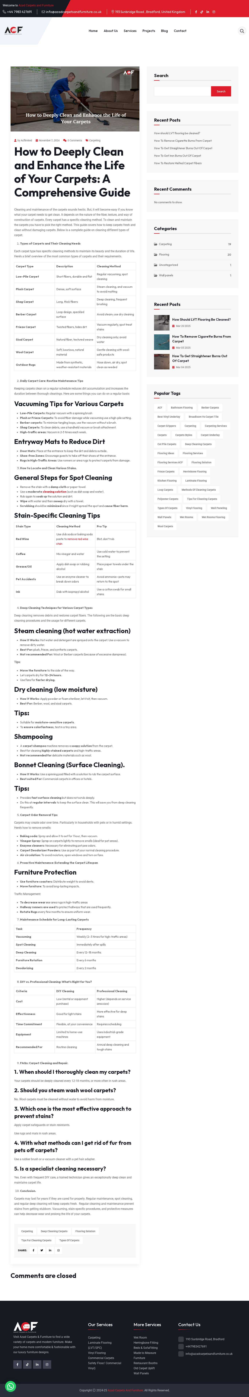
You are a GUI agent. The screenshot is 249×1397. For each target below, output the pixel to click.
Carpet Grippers (166, 425)
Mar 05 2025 (183, 347)
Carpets (162, 435)
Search (161, 75)
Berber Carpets (210, 407)
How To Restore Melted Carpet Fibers (178, 163)
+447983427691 (196, 1346)
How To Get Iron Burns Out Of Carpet (177, 155)
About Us (111, 31)
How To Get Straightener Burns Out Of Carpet (183, 148)
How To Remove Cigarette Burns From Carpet (183, 140)
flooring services (193, 453)
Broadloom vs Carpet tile (204, 416)
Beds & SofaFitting (146, 1348)
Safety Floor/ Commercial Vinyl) (104, 1365)
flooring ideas (165, 453)
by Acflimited (24, 140)
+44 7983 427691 (19, 12)
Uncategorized (168, 265)
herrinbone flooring (195, 471)
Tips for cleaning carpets (36, 1240)
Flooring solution (85, 1231)
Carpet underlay (210, 435)
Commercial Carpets (101, 1358)
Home (93, 31)
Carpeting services (216, 425)
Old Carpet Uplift (144, 1368)
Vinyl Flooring (97, 1353)
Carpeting (94, 140)
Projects (149, 31)
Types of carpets (69, 1240)
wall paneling (219, 508)
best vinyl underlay (168, 416)
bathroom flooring (182, 407)
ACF (159, 407)
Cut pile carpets (166, 444)
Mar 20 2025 (183, 326)
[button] (10, 1386)
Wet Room (140, 1337)
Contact (180, 31)
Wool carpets (165, 526)
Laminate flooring (196, 480)
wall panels (164, 517)
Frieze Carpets (165, 471)
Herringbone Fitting (146, 1342)
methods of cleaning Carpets (199, 489)
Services (130, 31)
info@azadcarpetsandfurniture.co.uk (74, 12)
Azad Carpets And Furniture (125, 1390)
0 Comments (75, 140)
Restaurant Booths (145, 1363)
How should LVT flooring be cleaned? (177, 133)
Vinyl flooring (194, 508)
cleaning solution (55, 491)
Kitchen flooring (167, 480)
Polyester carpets (167, 498)
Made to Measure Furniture (145, 1355)
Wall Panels (141, 1373)
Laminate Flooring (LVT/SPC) (100, 1345)
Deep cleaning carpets (54, 1231)
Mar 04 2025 (183, 367)
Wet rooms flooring (213, 517)
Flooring (164, 254)
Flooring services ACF (170, 462)
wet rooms (186, 517)
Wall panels (166, 275)
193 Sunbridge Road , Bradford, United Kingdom (150, 12)
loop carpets (165, 489)
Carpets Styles (183, 435)
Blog (164, 31)
